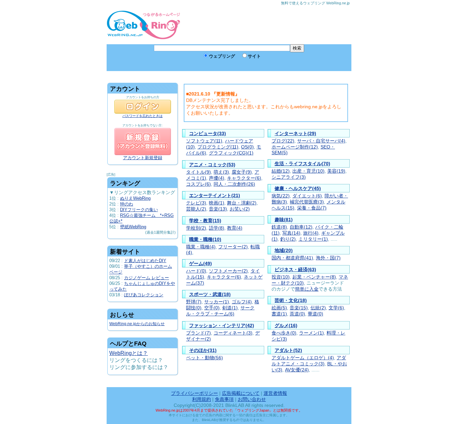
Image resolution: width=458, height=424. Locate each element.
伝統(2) (318, 307)
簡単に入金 (307, 289)
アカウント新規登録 (142, 157)
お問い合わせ (252, 399)
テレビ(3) (196, 202)
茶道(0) (297, 313)
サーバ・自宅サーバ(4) (321, 140)
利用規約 (201, 399)
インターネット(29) (295, 133)
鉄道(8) (279, 227)
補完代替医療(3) (307, 201)
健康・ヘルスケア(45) (298, 188)
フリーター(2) (233, 246)
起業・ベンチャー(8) (314, 277)
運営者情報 (275, 393)
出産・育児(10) (308, 171)
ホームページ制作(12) (295, 146)
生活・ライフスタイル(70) (302, 163)
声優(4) (216, 178)
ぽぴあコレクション (143, 294)
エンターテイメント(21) (214, 195)
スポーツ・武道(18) (210, 294)
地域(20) (284, 250)
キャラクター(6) (244, 178)
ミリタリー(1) (313, 239)
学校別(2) (196, 228)
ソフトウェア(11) (204, 140)
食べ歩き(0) (284, 333)
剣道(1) (230, 307)
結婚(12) (281, 171)
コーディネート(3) (233, 333)
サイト (254, 56)
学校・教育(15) (205, 220)
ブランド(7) (198, 333)
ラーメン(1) (311, 333)
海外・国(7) (328, 257)
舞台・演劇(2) (241, 202)
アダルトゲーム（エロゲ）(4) (303, 357)
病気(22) (281, 195)
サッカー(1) (216, 301)
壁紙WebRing (133, 226)
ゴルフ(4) (242, 301)
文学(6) (336, 307)
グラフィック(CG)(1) (231, 153)
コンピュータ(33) (207, 133)
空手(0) (212, 307)
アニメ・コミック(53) (212, 164)
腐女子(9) (242, 172)
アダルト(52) (288, 350)
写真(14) (291, 233)
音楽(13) (218, 208)
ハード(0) (196, 271)
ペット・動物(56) (204, 357)
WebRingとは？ (128, 353)
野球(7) (194, 301)
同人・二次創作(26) (234, 184)
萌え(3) (221, 172)
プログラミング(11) (217, 146)
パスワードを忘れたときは (142, 116)
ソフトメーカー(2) (228, 271)
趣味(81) (284, 219)
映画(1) (216, 202)
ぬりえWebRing (135, 198)
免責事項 (224, 399)
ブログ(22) (283, 140)
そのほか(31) (203, 350)
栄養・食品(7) (312, 207)
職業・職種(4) (201, 246)
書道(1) (279, 313)
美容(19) (336, 171)
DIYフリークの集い (139, 209)
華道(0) (315, 313)
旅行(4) (311, 233)
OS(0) (247, 146)
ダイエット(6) (307, 195)
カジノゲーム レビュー (146, 277)
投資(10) (281, 277)
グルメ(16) (286, 325)
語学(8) (216, 228)
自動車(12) (301, 227)
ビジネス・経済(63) (295, 269)
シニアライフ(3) (289, 177)
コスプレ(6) (198, 184)
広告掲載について (241, 393)
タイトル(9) (198, 172)
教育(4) (234, 228)
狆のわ (126, 203)
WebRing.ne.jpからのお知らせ (137, 323)
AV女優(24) (297, 369)
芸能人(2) (196, 208)
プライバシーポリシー (194, 393)
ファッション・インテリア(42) (221, 325)
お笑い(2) (240, 208)
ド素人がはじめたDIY (145, 260)
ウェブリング (222, 56)
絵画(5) (279, 307)
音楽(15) (299, 307)
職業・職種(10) (205, 239)
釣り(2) (288, 239)
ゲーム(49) (200, 263)
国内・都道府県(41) (292, 257)
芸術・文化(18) (291, 300)
